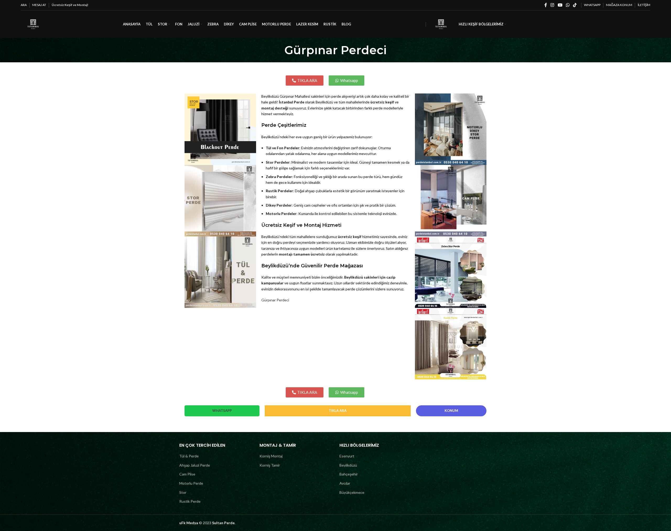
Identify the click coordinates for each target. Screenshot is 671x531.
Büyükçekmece (351, 492)
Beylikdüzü (348, 465)
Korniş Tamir (269, 465)
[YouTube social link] (560, 5)
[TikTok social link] (574, 5)
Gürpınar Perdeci (275, 300)
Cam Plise (187, 474)
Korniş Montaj (271, 456)
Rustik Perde (190, 501)
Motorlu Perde (191, 483)
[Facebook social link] (546, 5)
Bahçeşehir (348, 474)
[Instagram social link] (552, 5)
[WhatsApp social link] (567, 5)
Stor (182, 492)
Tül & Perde (189, 456)
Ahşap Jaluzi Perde (194, 465)
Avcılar (344, 483)
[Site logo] (33, 23)
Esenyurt (346, 456)
